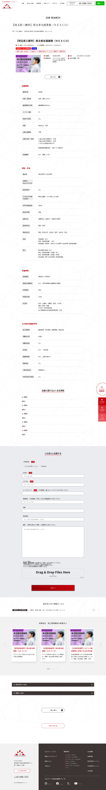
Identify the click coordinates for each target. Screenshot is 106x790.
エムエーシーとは (50, 751)
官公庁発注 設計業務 (70, 755)
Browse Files (52, 576)
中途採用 (102, 410)
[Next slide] (100, 645)
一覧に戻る (53, 710)
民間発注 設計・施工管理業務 (72, 765)
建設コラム (47, 3)
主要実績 (90, 756)
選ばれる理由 (30, 3)
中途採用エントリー (94, 766)
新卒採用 (102, 402)
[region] (53, 610)
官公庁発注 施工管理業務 (71, 757)
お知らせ (54, 3)
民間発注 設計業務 (69, 761)
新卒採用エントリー (94, 761)
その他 (66, 767)
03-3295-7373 (85, 3)
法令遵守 (90, 771)
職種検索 (39, 3)
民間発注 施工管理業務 (70, 763)
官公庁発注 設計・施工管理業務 (73, 759)
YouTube (80, 783)
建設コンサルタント (51, 756)
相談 (100, 3)
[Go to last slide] (5, 645)
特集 (23, 3)
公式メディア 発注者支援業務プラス (54, 779)
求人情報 (19, 31)
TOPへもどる (53, 726)
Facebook (61, 784)
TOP (13, 31)
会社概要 (62, 3)
